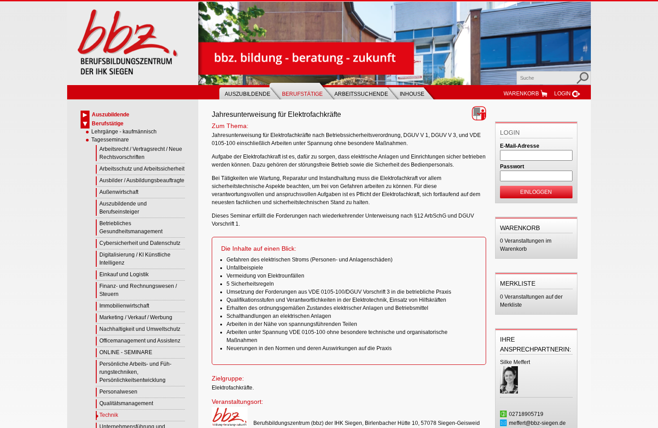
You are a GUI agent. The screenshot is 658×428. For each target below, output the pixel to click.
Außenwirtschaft (118, 192)
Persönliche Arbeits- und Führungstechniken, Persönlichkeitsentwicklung (135, 372)
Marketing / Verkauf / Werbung (135, 317)
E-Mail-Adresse (519, 146)
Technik (108, 415)
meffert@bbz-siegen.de (537, 423)
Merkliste (517, 283)
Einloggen (536, 192)
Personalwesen (118, 392)
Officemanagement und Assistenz (139, 341)
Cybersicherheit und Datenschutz (139, 243)
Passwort (512, 166)
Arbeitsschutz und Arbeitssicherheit (141, 169)
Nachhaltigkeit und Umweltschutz (139, 329)
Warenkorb (521, 93)
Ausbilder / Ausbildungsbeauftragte (141, 180)
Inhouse (412, 94)
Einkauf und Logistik (124, 274)
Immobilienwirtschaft (124, 306)
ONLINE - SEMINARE (125, 352)
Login (562, 93)
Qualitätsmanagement (126, 403)
